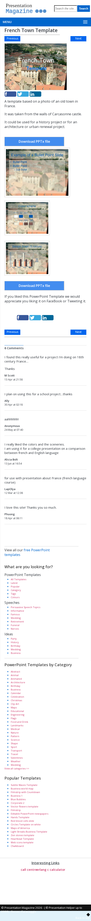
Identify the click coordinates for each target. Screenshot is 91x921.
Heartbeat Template (22, 838)
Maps (14, 707)
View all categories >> (16, 768)
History (15, 642)
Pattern (15, 736)
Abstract (15, 671)
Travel (14, 754)
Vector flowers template (24, 806)
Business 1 (16, 795)
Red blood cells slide (22, 820)
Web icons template (22, 842)
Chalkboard (17, 846)
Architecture (18, 682)
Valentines (17, 757)
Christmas (16, 700)
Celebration (17, 696)
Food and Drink (19, 721)
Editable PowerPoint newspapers (29, 813)
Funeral (15, 625)
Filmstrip (16, 810)
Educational (17, 711)
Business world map (22, 788)
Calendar (16, 693)
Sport (14, 746)
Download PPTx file (34, 141)
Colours (15, 597)
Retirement (17, 621)
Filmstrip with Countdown (25, 792)
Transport (16, 750)
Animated (16, 678)
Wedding (16, 617)
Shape (14, 743)
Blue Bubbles (18, 799)
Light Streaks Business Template (29, 831)
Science (15, 739)
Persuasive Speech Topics (25, 607)
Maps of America (20, 828)
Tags (13, 593)
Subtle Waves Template (24, 785)
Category (16, 590)
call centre (29, 869)
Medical (15, 729)
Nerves (15, 628)
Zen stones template (22, 835)
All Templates (18, 579)
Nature (15, 732)
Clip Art (15, 703)
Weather (16, 761)
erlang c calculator (51, 869)
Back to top (83, 918)
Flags (13, 718)
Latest (14, 582)
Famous (15, 614)
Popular (15, 586)
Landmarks (17, 725)
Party (14, 638)
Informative (17, 610)
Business (16, 653)
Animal (15, 675)
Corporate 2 (17, 802)
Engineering (17, 714)
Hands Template (20, 817)
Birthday (15, 645)
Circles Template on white (26, 824)
